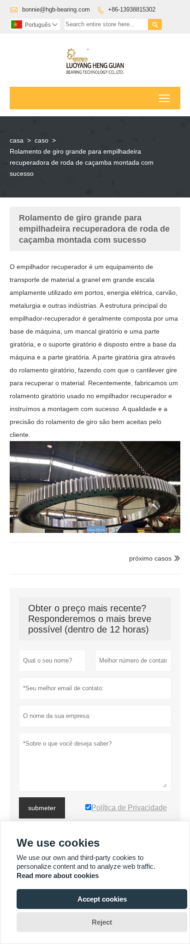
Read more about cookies (58, 875)
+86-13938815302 (131, 9)
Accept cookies (102, 899)
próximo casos (150, 558)
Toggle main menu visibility (164, 98)
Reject (102, 922)
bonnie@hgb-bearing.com (56, 9)
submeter (42, 808)
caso (41, 140)
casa (17, 140)
